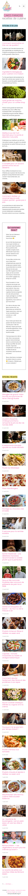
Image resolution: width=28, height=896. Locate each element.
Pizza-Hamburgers (10, 488)
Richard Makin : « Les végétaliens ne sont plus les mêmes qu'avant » (13, 847)
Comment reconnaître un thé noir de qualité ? (13, 44)
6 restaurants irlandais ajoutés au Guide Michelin (13, 446)
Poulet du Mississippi (10, 468)
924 (7, 884)
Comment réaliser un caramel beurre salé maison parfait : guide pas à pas (14, 199)
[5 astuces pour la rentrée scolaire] (14, 528)
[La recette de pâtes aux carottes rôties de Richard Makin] (14, 867)
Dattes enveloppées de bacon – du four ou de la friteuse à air (12, 609)
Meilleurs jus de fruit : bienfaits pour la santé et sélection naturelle (12, 135)
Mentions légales (11, 892)
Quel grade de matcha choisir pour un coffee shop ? (13, 102)
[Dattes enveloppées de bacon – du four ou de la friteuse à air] (14, 603)
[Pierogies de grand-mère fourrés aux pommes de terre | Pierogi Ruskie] (14, 391)
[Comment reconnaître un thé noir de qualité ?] (14, 40)
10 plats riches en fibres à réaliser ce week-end (12, 632)
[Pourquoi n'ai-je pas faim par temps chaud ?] (14, 724)
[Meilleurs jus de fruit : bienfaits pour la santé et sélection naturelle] (14, 130)
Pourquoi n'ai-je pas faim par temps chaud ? (12, 728)
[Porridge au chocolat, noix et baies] (14, 505)
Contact (19, 892)
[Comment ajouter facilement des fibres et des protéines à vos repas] (14, 675)
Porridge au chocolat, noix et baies (13, 510)
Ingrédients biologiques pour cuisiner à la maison (12, 73)
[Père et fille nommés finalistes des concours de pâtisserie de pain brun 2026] (14, 577)
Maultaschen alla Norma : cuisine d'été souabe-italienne (13, 796)
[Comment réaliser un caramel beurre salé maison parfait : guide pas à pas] (14, 193)
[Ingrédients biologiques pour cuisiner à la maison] (14, 68)
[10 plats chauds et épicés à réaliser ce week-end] (14, 769)
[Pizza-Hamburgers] (14, 485)
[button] (20, 6)
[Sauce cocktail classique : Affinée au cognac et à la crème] (14, 699)
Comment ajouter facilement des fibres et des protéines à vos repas (14, 680)
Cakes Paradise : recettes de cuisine (16, 890)
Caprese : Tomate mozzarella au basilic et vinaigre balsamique (12, 656)
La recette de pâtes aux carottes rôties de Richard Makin (13, 872)
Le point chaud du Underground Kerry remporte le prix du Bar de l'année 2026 (13, 422)
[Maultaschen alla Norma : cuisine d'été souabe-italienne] (14, 791)
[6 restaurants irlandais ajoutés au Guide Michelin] (14, 442)
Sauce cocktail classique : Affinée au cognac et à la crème (12, 704)
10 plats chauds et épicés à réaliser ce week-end (13, 773)
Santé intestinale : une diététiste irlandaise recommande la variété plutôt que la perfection (12, 557)
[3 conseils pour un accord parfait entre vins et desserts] (14, 160)
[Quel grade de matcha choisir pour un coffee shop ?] (14, 97)
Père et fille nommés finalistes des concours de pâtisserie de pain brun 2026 (13, 583)
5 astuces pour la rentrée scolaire (12, 532)
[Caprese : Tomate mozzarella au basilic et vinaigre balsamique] (14, 650)
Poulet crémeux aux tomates (10, 750)
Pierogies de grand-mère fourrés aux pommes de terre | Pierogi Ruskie (12, 396)
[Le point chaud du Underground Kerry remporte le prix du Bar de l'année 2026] (14, 416)
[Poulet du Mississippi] (14, 465)
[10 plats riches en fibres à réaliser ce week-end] (14, 628)
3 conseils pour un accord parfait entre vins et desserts (13, 165)
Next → (10, 884)
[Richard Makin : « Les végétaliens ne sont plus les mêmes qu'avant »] (14, 842)
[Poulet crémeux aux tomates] (14, 746)
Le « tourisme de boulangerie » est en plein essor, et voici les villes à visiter (13, 822)
